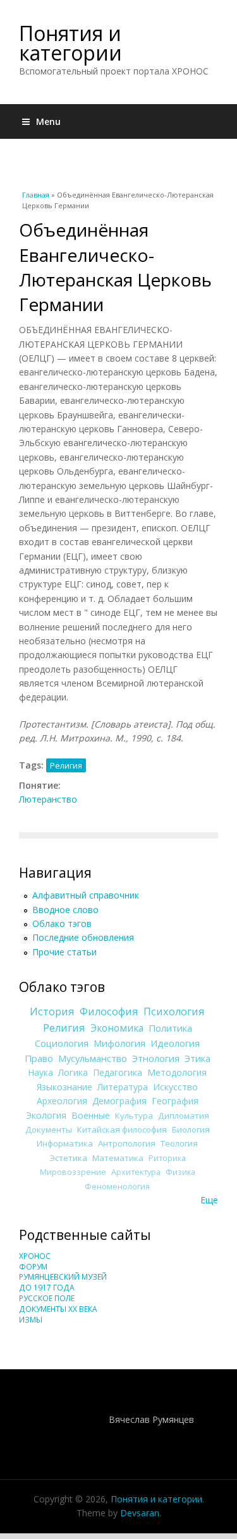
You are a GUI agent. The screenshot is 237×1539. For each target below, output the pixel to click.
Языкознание (64, 1087)
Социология (61, 1043)
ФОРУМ (33, 1266)
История (52, 1011)
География (175, 1101)
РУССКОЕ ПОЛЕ (47, 1298)
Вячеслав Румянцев (151, 1419)
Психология (174, 1011)
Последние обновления (83, 937)
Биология (191, 1129)
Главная (35, 194)
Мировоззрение (73, 1172)
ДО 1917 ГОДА (47, 1287)
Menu (48, 121)
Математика (117, 1158)
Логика (73, 1072)
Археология (62, 1101)
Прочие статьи (64, 952)
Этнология (155, 1058)
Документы (48, 1129)
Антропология (126, 1143)
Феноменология (117, 1186)
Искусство (175, 1087)
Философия (109, 1011)
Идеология (175, 1043)
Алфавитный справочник (85, 895)
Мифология (119, 1043)
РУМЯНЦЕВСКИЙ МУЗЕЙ (63, 1276)
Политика (170, 1028)
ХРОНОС (35, 1256)
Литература (122, 1087)
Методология (177, 1072)
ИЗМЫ (30, 1319)
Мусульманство (92, 1058)
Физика (180, 1172)
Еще (209, 1200)
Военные (90, 1115)
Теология (179, 1143)
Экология (46, 1115)
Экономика (116, 1028)
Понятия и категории (70, 43)
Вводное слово (65, 910)
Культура (134, 1115)
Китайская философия (122, 1129)
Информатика (65, 1143)
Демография (119, 1101)
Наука (40, 1072)
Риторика (167, 1158)
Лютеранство (48, 799)
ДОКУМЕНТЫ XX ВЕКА (58, 1309)
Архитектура (136, 1172)
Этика (197, 1058)
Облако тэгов (62, 923)
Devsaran (139, 1513)
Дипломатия (183, 1115)
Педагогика (117, 1072)
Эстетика (68, 1158)
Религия (66, 765)
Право (39, 1058)
